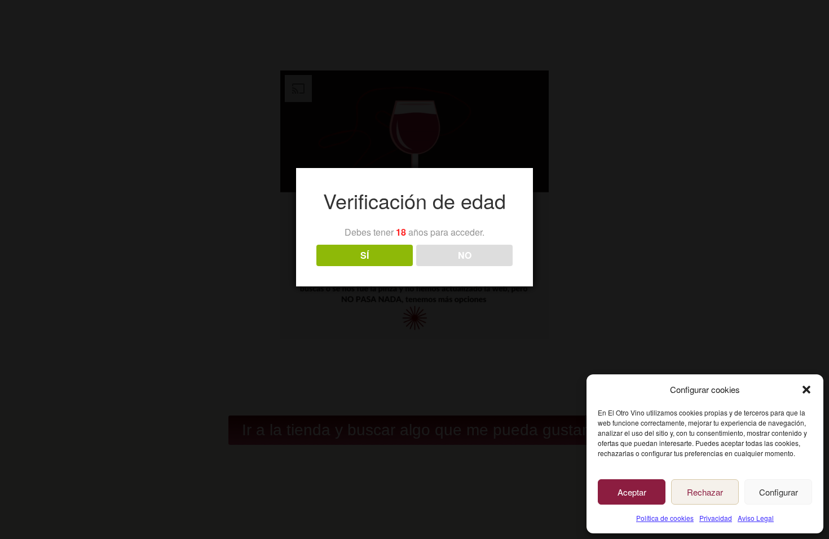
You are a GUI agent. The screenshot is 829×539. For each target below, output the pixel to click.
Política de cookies (665, 518)
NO (464, 255)
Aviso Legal (756, 518)
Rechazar (705, 492)
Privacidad (715, 518)
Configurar (778, 492)
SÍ (364, 255)
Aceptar (632, 492)
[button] (806, 389)
